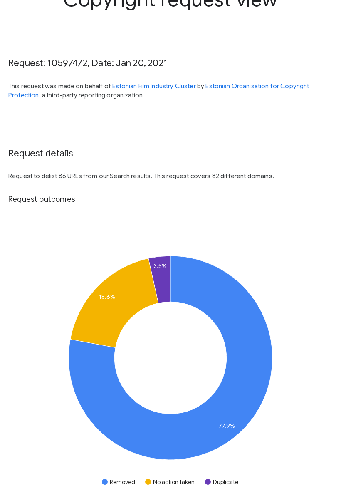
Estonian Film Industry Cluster (154, 86)
